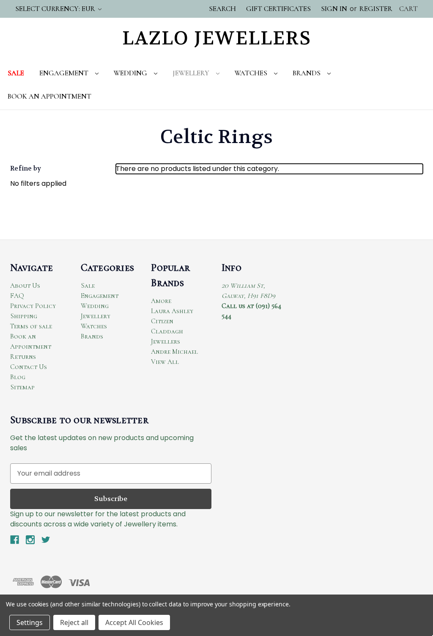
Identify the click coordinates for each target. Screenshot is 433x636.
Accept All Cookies (134, 622)
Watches (252, 73)
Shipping (23, 316)
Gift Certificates (278, 8)
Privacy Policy (33, 306)
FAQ (17, 296)
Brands (307, 73)
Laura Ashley (172, 311)
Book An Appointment (49, 96)
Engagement (64, 73)
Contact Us (28, 367)
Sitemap (22, 387)
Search (222, 8)
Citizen (162, 321)
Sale (16, 73)
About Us (25, 285)
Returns (23, 356)
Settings (29, 622)
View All (165, 362)
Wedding (131, 73)
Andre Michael (174, 351)
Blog (17, 377)
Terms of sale (31, 326)
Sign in (334, 8)
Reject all (74, 622)
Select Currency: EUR (56, 8)
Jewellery (192, 73)
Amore (161, 301)
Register (375, 8)
